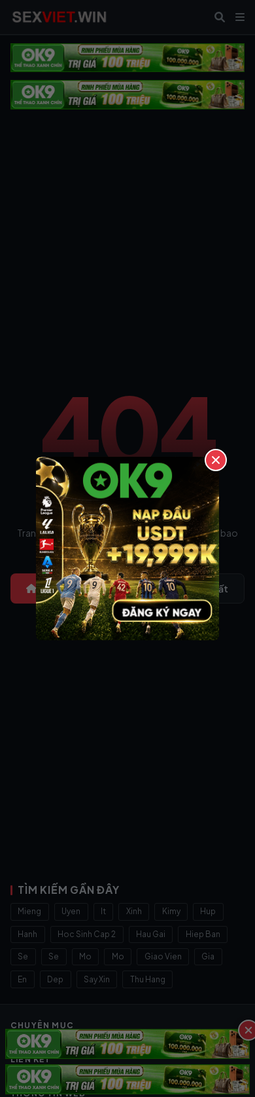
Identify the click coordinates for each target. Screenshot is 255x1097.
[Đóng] (216, 460)
